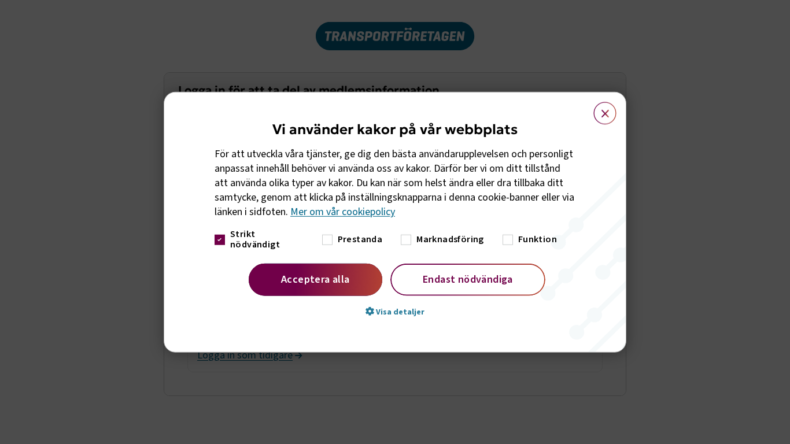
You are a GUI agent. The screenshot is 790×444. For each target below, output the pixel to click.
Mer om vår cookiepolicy (342, 212)
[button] (395, 311)
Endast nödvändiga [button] (468, 279)
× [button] (598, 108)
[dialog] (395, 222)
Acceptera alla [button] (315, 279)
